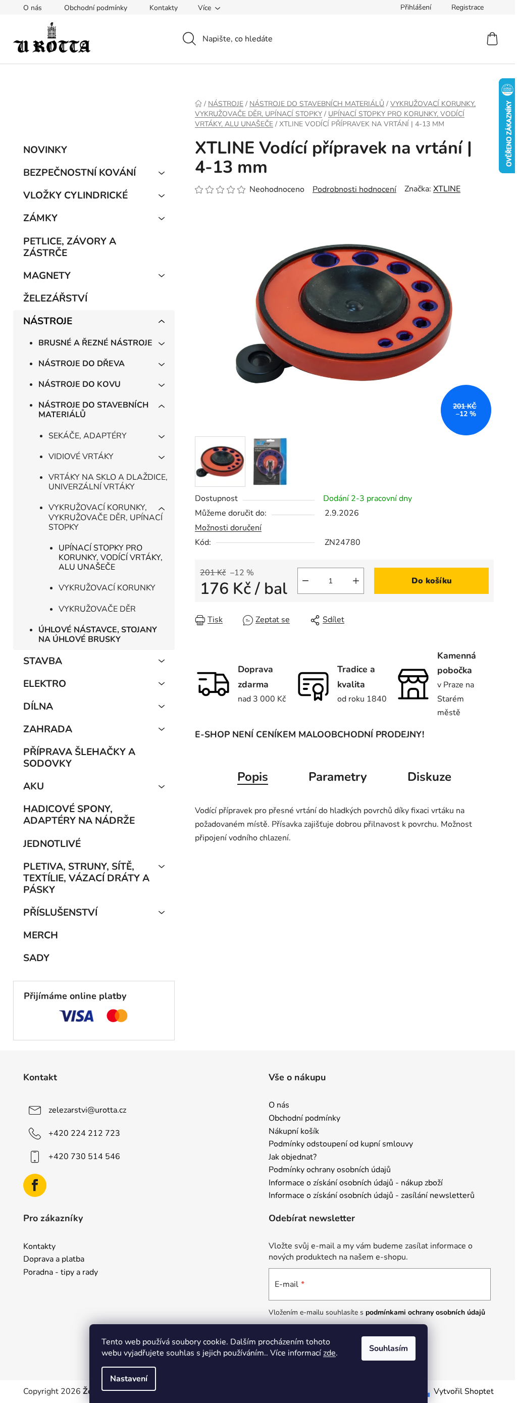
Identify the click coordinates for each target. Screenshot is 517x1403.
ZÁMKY (40, 218)
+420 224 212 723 (84, 1133)
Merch (40, 935)
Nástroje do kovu (79, 384)
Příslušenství (60, 912)
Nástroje (47, 321)
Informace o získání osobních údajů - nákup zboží (356, 1183)
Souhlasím (388, 1348)
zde (329, 1353)
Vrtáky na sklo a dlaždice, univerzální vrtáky (108, 482)
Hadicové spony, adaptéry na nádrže (79, 815)
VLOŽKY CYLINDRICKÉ (75, 195)
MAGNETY (47, 275)
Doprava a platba (53, 1259)
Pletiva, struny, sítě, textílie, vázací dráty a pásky (86, 878)
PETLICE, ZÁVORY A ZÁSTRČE (69, 247)
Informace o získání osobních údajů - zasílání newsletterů (372, 1195)
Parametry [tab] (337, 777)
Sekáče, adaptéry (87, 435)
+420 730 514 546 (84, 1156)
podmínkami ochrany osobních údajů (425, 1312)
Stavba (42, 661)
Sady (36, 958)
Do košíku (431, 580)
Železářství (55, 298)
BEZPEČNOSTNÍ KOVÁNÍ (79, 172)
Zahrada (47, 729)
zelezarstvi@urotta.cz (87, 1110)
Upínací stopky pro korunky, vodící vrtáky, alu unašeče (111, 557)
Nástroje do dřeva (81, 363)
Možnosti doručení (228, 527)
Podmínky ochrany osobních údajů (330, 1170)
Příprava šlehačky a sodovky (79, 757)
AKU (33, 786)
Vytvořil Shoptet (464, 1391)
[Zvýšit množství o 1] (356, 580)
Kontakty (163, 8)
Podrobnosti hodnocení (354, 189)
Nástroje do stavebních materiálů (93, 409)
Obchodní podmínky (95, 8)
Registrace (467, 7)
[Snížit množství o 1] (305, 580)
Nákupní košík (294, 1131)
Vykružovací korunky (107, 587)
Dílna (38, 706)
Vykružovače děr (97, 609)
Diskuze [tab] (429, 777)
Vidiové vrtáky (81, 456)
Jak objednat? (293, 1157)
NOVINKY (45, 150)
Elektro (44, 683)
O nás (32, 8)
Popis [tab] (252, 777)
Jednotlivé (52, 843)
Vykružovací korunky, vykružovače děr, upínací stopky (105, 517)
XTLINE (446, 188)
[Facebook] (34, 1185)
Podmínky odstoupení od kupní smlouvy (341, 1144)
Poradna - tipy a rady (60, 1272)
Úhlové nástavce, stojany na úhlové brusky (97, 634)
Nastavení (128, 1378)
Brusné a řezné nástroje (95, 342)
